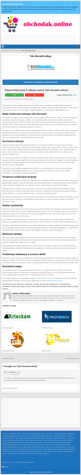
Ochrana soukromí (28, 462)
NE (34, 95)
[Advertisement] (40, 38)
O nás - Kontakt (15, 462)
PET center (16, 51)
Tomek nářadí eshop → (72, 358)
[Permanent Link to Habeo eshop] (60, 339)
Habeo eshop (46, 351)
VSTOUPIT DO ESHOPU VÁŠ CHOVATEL (40, 82)
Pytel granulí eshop (8, 351)
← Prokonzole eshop (7, 358)
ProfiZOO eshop (47, 328)
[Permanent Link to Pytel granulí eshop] (20, 339)
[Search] (78, 46)
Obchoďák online (6, 51)
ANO (14, 95)
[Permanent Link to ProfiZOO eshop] (60, 317)
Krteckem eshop (7, 328)
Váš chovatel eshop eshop (12, 4)
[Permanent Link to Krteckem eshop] (20, 317)
